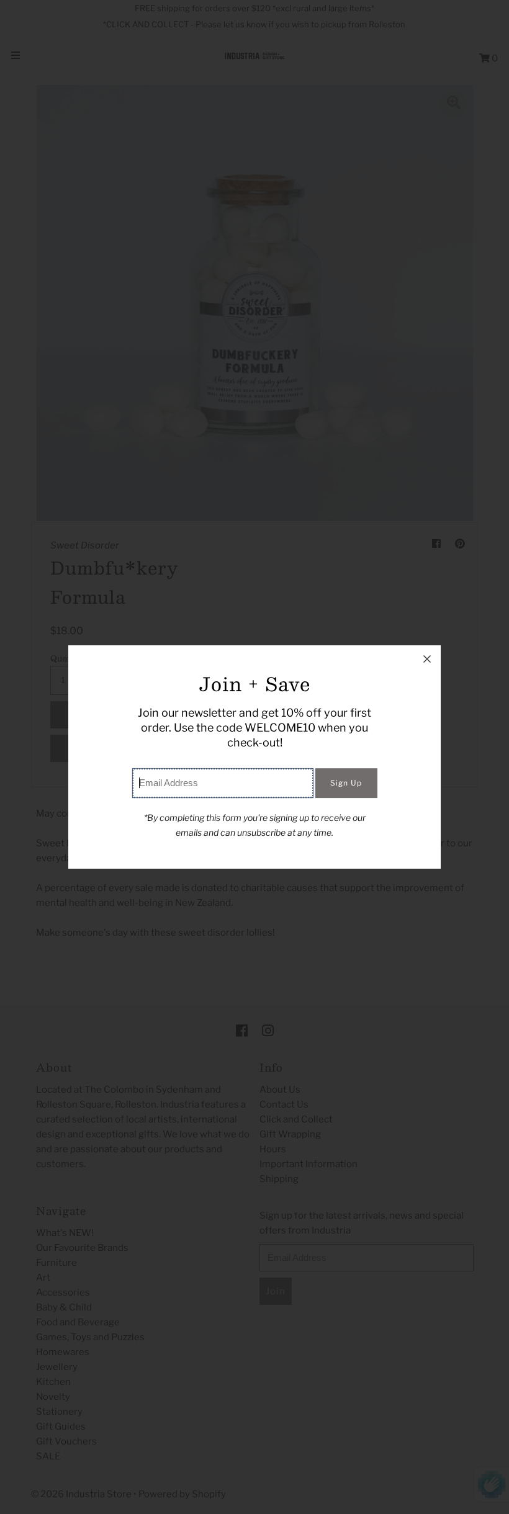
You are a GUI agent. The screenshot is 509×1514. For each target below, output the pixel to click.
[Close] (427, 659)
